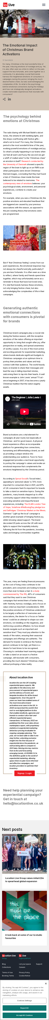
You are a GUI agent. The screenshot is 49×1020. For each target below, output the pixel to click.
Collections (6, 967)
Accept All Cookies (24, 1015)
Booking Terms (8, 976)
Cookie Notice (24, 976)
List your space (25, 964)
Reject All (24, 1008)
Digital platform (25, 958)
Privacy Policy (24, 972)
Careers (22, 967)
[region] (24, 1000)
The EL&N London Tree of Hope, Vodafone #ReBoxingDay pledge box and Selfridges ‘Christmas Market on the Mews (24, 507)
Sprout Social (21, 478)
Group (4, 958)
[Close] (46, 983)
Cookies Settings (24, 1000)
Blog (4, 964)
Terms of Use (7, 972)
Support (39, 964)
